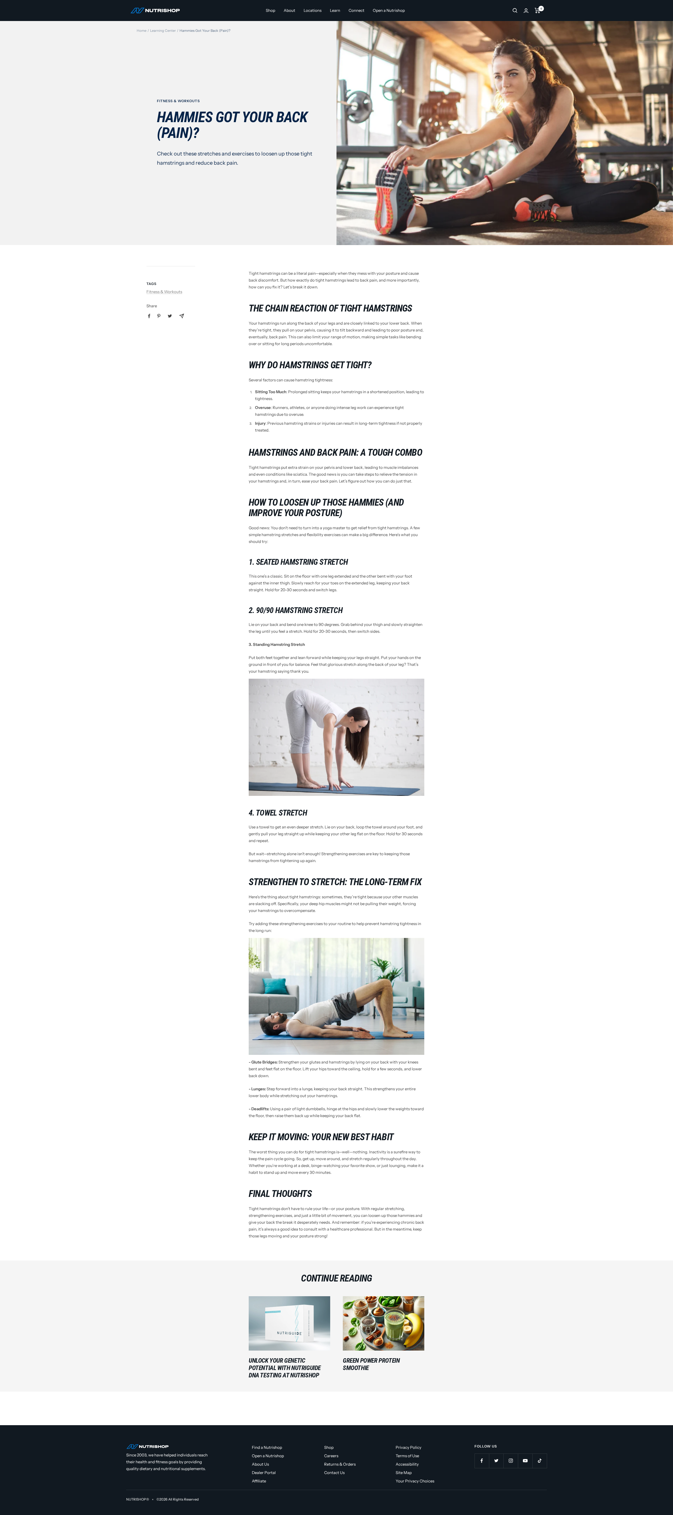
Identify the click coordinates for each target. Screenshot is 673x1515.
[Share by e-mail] (181, 316)
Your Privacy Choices (415, 1480)
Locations (313, 10)
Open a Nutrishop (389, 10)
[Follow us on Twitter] (496, 1461)
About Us (260, 1464)
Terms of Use (407, 1455)
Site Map (404, 1472)
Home (141, 30)
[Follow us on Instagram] (510, 1461)
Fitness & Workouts (178, 101)
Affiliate (259, 1480)
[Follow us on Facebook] (482, 1461)
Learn (335, 10)
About (289, 10)
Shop (270, 10)
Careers (331, 1455)
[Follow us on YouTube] (525, 1461)
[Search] (515, 10)
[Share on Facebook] (149, 316)
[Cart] (537, 10)
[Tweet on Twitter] (169, 316)
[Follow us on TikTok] (539, 1461)
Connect (356, 10)
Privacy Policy (408, 1447)
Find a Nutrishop (267, 1447)
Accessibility (407, 1464)
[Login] (526, 10)
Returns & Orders (340, 1464)
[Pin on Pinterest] (158, 316)
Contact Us (334, 1472)
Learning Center (163, 30)
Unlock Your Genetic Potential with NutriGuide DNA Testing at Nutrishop (285, 1368)
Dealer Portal (264, 1472)
